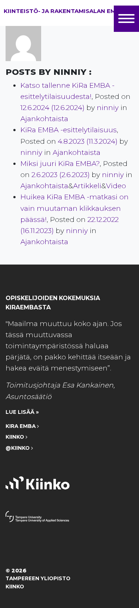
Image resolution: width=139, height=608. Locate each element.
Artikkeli (87, 186)
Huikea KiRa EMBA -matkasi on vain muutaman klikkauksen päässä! (74, 208)
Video (116, 186)
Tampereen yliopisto (38, 578)
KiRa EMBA (21, 426)
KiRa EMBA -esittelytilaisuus (68, 130)
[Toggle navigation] (126, 19)
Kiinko (16, 437)
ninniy (107, 107)
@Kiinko (18, 448)
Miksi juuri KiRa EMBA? (60, 163)
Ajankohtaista (44, 118)
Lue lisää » (22, 412)
